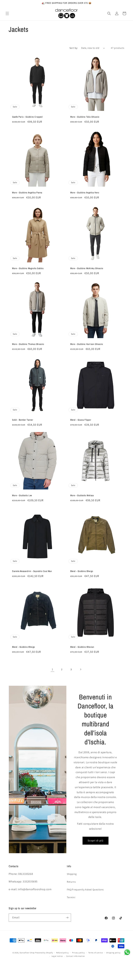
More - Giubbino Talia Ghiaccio (84, 117)
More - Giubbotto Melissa (82, 495)
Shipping (72, 874)
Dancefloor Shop (27, 952)
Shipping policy (113, 952)
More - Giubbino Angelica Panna (27, 192)
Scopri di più (95, 840)
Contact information (75, 956)
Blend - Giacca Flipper (80, 420)
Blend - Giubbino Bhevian (82, 647)
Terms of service (95, 952)
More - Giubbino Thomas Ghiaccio (28, 344)
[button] (7, 13)
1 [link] (52, 669)
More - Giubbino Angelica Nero (84, 192)
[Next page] (80, 669)
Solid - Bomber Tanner (22, 420)
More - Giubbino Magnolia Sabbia (28, 268)
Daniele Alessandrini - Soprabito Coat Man (32, 571)
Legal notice (57, 956)
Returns (71, 881)
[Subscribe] (67, 918)
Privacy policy (78, 952)
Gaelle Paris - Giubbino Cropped (27, 117)
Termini (71, 897)
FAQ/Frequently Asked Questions (85, 889)
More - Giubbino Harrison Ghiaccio (86, 344)
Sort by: (73, 47)
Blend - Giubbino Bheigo (81, 571)
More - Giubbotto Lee (22, 495)
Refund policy (62, 952)
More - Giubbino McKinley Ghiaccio (86, 268)
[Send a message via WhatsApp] (127, 952)
